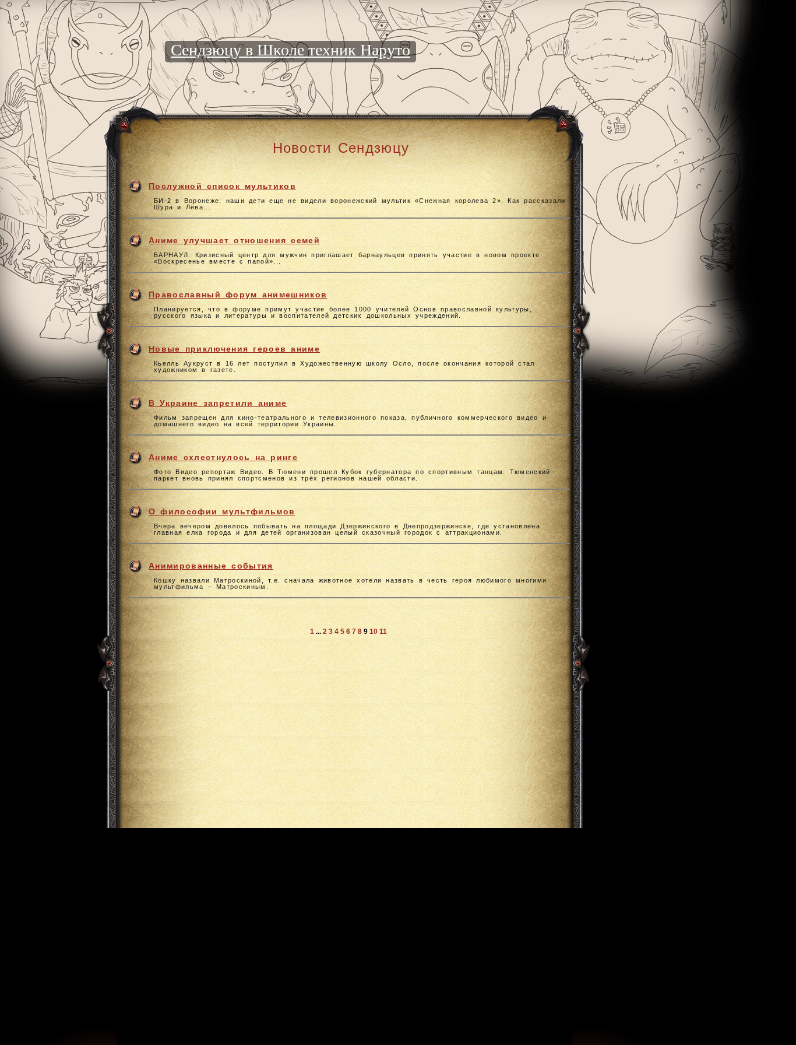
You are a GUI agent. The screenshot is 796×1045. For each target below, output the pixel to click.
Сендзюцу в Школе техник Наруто (290, 50)
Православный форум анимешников (238, 294)
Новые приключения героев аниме (234, 348)
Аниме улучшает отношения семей (234, 240)
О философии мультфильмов (222, 511)
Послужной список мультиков (222, 186)
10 (373, 631)
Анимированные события (211, 565)
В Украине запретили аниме (218, 403)
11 (383, 631)
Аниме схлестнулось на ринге (223, 457)
